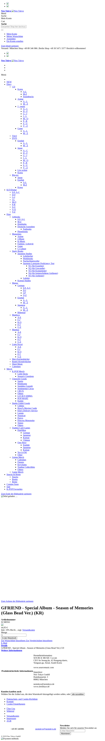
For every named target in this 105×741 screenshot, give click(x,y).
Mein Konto (12, 34)
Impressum (11, 718)
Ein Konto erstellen (15, 41)
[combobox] (13, 26)
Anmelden (11, 39)
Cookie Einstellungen (16, 704)
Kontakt (10, 701)
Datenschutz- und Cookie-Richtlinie (22, 699)
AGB (9, 721)
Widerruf (10, 711)
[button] (13, 640)
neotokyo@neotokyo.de (45, 729)
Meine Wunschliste (15, 36)
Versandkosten (28, 630)
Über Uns (11, 708)
